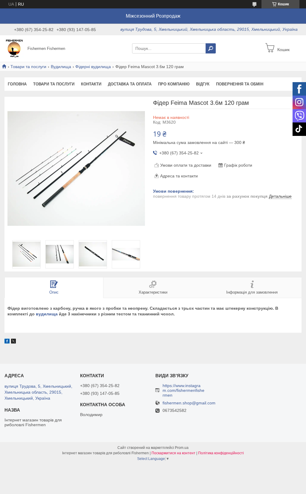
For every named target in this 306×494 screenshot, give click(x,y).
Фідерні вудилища (93, 66)
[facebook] (7, 342)
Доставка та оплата (130, 84)
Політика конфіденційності (221, 453)
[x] (13, 342)
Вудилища (61, 66)
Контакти (91, 84)
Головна (17, 84)
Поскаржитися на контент (173, 453)
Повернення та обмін (239, 84)
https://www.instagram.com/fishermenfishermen (183, 390)
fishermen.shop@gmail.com (189, 403)
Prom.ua (182, 448)
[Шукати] (211, 48)
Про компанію (173, 84)
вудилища (47, 314)
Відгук (202, 84)
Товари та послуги (28, 66)
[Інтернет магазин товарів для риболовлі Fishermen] (14, 48)
